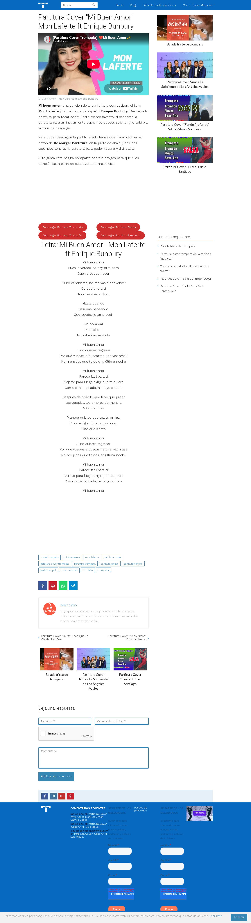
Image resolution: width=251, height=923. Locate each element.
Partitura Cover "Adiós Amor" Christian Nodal (127, 637)
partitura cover (112, 557)
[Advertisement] (93, 196)
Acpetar (239, 917)
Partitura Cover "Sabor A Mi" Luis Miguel (88, 825)
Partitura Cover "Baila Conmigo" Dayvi (185, 278)
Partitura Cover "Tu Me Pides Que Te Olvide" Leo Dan (64, 637)
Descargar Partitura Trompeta (63, 227)
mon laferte (92, 557)
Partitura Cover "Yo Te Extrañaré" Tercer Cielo (182, 288)
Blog (133, 5)
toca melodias (69, 570)
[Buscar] (94, 5)
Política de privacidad (140, 809)
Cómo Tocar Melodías (198, 5)
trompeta (103, 570)
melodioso (69, 605)
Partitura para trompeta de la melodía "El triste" (185, 256)
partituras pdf (48, 570)
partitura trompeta (85, 563)
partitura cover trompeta (54, 563)
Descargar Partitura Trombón (62, 235)
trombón (88, 570)
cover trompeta (49, 557)
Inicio (119, 5)
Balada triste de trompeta (177, 246)
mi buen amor (72, 557)
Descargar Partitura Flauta (118, 227)
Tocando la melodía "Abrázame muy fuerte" (184, 269)
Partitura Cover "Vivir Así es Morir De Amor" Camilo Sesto (88, 816)
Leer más (216, 916)
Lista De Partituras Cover (159, 5)
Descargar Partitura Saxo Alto (121, 235)
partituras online (133, 563)
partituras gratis (110, 563)
